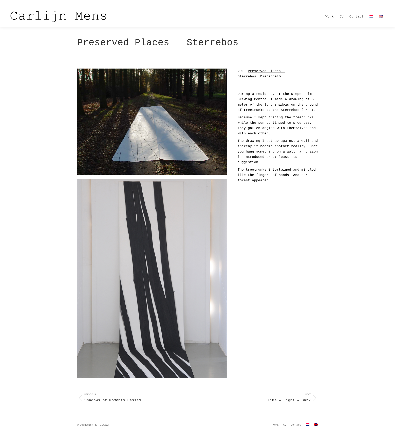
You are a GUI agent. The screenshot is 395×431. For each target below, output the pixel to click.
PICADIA (104, 425)
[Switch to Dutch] (371, 16)
